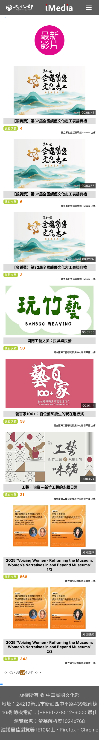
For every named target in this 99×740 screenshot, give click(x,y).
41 (32, 672)
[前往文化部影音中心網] (59, 7)
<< (6, 672)
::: (4, 18)
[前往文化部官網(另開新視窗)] (19, 7)
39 (22, 672)
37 (13, 672)
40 (27, 672)
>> (38, 672)
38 (17, 672)
